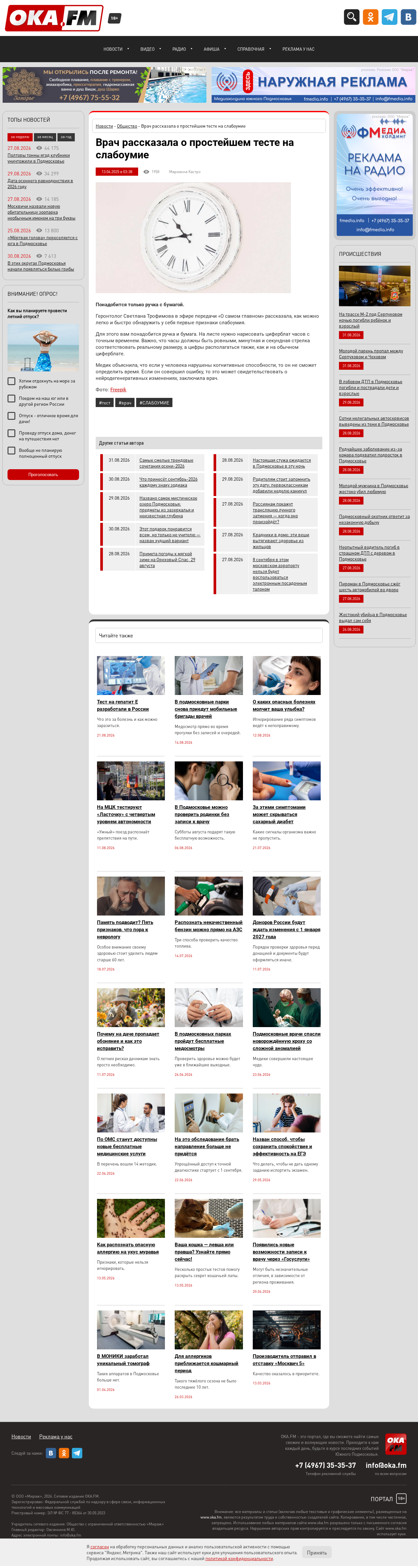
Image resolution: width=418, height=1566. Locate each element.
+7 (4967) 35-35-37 (325, 1464)
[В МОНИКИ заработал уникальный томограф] (131, 1347)
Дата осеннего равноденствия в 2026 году (40, 183)
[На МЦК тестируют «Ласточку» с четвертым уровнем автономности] (131, 798)
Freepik (118, 390)
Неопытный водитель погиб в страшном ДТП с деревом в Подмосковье (369, 552)
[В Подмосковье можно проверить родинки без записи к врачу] (209, 798)
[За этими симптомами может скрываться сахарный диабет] (287, 798)
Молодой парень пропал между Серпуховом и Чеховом (371, 353)
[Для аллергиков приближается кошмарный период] (209, 1347)
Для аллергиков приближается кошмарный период (206, 1363)
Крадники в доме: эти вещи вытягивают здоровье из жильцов (281, 540)
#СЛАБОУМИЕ (154, 402)
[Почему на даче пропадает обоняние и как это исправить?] (131, 1025)
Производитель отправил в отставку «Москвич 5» (284, 1359)
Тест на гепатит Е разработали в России (123, 705)
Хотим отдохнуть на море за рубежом (47, 383)
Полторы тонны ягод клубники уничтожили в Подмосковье (39, 158)
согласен (99, 1546)
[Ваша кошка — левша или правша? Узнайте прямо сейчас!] (209, 1236)
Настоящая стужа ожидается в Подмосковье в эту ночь (282, 463)
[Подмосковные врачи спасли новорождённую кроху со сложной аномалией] (287, 1025)
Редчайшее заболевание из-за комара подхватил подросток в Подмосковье (370, 454)
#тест (104, 402)
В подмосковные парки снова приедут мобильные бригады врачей (206, 709)
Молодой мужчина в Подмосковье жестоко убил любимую (373, 488)
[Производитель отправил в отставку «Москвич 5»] (287, 1347)
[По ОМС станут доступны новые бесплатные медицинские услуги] (131, 1130)
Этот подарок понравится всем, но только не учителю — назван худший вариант (170, 534)
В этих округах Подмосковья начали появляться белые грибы (41, 266)
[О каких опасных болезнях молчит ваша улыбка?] (287, 693)
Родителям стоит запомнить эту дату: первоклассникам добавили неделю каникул (281, 484)
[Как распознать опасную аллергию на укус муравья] (131, 1236)
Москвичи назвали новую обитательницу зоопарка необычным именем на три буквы (41, 212)
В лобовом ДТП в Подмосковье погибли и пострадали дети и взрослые (370, 387)
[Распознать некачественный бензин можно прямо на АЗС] (209, 913)
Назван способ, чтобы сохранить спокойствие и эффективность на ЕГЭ (282, 1146)
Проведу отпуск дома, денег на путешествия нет (47, 435)
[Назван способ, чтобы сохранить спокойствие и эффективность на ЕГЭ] (287, 1130)
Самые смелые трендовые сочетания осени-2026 (166, 463)
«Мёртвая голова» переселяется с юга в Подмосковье (43, 240)
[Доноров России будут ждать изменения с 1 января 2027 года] (287, 913)
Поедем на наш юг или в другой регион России (44, 401)
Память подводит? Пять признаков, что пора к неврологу (125, 929)
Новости (113, 49)
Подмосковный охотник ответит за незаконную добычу (374, 519)
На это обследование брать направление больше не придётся (207, 1146)
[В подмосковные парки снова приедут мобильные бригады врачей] (209, 693)
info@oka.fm (386, 1464)
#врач (125, 402)
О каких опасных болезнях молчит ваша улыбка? (284, 705)
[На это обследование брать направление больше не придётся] (209, 1130)
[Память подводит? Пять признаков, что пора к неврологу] (131, 913)
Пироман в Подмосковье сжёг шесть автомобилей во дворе (369, 586)
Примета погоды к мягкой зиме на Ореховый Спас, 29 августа (167, 559)
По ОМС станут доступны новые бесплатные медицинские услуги (127, 1146)
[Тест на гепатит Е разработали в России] (131, 693)
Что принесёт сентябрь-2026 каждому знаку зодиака (168, 482)
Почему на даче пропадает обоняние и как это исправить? (128, 1041)
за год (66, 136)
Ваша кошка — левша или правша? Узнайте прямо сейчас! (204, 1252)
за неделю (20, 136)
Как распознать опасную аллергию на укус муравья (128, 1248)
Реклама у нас (298, 49)
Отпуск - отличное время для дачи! (48, 418)
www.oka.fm (211, 1517)
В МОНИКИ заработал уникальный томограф (123, 1359)
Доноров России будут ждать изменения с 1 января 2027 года (286, 929)
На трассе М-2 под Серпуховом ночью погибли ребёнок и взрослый (370, 320)
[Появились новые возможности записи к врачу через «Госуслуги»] (287, 1236)
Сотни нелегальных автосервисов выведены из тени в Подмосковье (374, 421)
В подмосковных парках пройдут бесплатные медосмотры (203, 1041)
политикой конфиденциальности (239, 1558)
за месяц (45, 136)
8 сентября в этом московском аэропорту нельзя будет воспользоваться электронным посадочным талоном (280, 574)
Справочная (251, 49)
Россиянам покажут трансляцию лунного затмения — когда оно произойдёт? (275, 512)
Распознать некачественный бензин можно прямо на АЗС (209, 926)
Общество (127, 126)
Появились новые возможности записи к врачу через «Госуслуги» (281, 1252)
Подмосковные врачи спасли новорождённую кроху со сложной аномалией (287, 1041)
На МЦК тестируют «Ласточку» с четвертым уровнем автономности (126, 814)
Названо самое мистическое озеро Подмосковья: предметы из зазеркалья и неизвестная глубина (168, 506)
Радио (179, 49)
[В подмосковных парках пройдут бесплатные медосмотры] (209, 1025)
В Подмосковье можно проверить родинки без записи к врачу (202, 814)
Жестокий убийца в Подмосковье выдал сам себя (373, 617)
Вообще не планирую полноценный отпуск (40, 453)
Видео (147, 49)
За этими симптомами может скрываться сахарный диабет (279, 814)
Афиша (211, 49)
